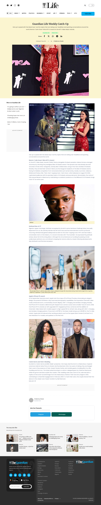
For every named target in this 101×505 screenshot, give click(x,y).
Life (54, 13)
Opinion (61, 13)
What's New (55, 32)
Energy (40, 468)
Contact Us (40, 500)
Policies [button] (56, 498)
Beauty (57, 466)
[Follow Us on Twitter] (11, 5)
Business (40, 13)
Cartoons (57, 470)
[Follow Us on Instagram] (15, 5)
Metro (24, 13)
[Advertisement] (17, 140)
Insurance (71, 470)
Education (58, 468)
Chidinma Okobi (39, 399)
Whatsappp (62, 414)
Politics (31, 13)
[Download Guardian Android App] (14, 480)
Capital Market (42, 466)
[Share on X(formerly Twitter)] (49, 36)
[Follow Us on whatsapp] (28, 475)
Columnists (58, 472)
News (16, 13)
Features (81, 434)
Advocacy (40, 470)
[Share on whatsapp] (53, 36)
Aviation (40, 464)
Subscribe (88, 14)
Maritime (70, 472)
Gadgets (40, 489)
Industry (70, 468)
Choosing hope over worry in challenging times (16, 117)
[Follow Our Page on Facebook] (8, 5)
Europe (57, 464)
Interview (40, 485)
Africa (39, 472)
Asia (39, 474)
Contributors (41, 461)
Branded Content (43, 476)
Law (39, 491)
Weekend (40, 482)
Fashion (70, 464)
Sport (49, 13)
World (70, 474)
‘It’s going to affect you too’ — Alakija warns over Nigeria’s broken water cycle (16, 109)
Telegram (41, 414)
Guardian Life (46, 32)
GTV (75, 13)
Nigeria (57, 474)
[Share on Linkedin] (61, 36)
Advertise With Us (48, 498)
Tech (69, 13)
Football (70, 466)
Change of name (43, 493)
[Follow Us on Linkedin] (19, 5)
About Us (40, 498)
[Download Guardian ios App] (25, 480)
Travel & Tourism (42, 480)
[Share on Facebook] (44, 36)
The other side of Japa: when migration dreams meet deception (55, 448)
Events (20, 434)
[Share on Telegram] (57, 36)
